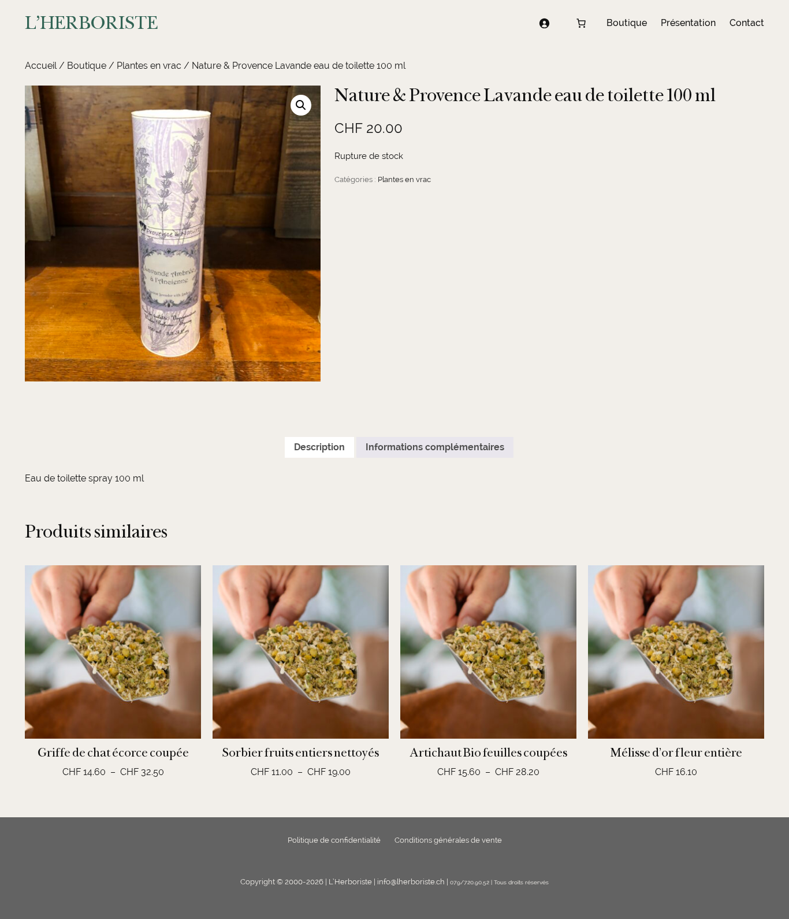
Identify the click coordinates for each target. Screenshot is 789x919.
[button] (301, 105)
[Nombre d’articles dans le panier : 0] (581, 23)
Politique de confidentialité (334, 840)
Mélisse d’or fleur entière (676, 752)
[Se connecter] (544, 23)
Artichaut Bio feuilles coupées (488, 752)
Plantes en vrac (149, 65)
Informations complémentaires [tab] (435, 447)
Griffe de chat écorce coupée (113, 752)
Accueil (41, 65)
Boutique (86, 65)
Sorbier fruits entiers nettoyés (300, 752)
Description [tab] (319, 447)
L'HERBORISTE (91, 23)
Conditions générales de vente (448, 840)
